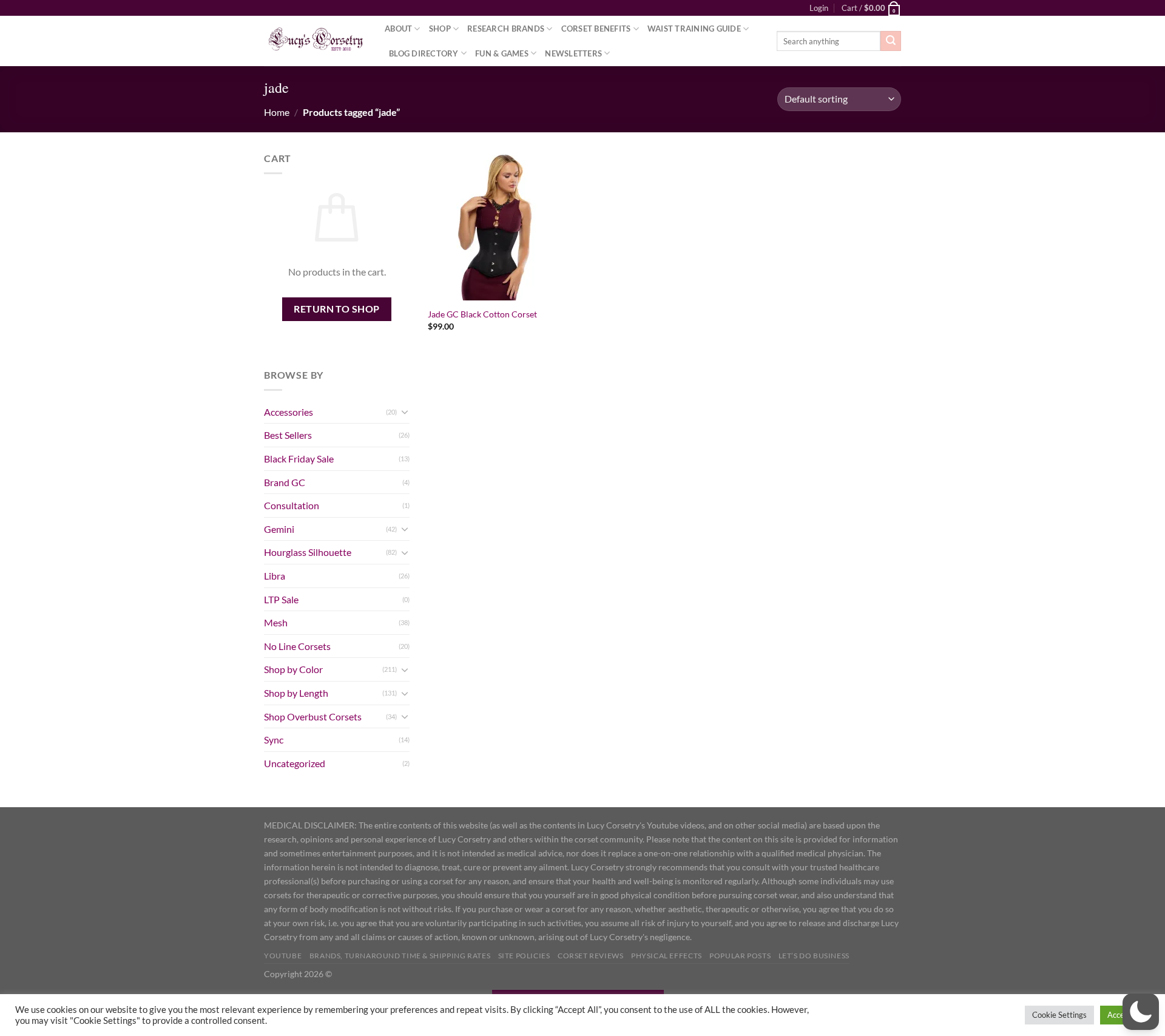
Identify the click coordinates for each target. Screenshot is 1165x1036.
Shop (440, 28)
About (398, 28)
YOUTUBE (283, 955)
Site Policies (524, 955)
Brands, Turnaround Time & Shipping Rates (399, 955)
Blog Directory (424, 53)
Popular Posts (740, 955)
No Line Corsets (297, 646)
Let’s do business (813, 955)
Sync (273, 739)
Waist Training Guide (694, 28)
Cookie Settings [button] (1059, 1015)
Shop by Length (296, 693)
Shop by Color (293, 669)
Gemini (279, 529)
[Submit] (890, 41)
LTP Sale (281, 599)
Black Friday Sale (299, 458)
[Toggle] (405, 411)
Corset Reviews (591, 955)
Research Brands (505, 28)
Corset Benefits (596, 28)
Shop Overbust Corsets (313, 716)
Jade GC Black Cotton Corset (482, 314)
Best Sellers (288, 435)
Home (276, 112)
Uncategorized (294, 763)
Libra (274, 575)
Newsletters (573, 53)
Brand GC (284, 482)
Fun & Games (501, 53)
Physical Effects (666, 955)
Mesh (276, 622)
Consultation (291, 505)
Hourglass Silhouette (307, 552)
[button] (1141, 1012)
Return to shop (337, 308)
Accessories (288, 412)
